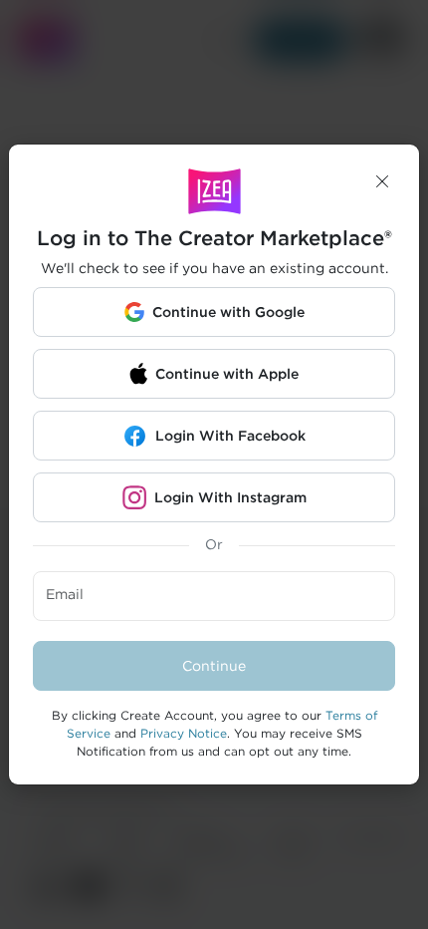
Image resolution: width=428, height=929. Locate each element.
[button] (382, 181)
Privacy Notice (183, 733)
